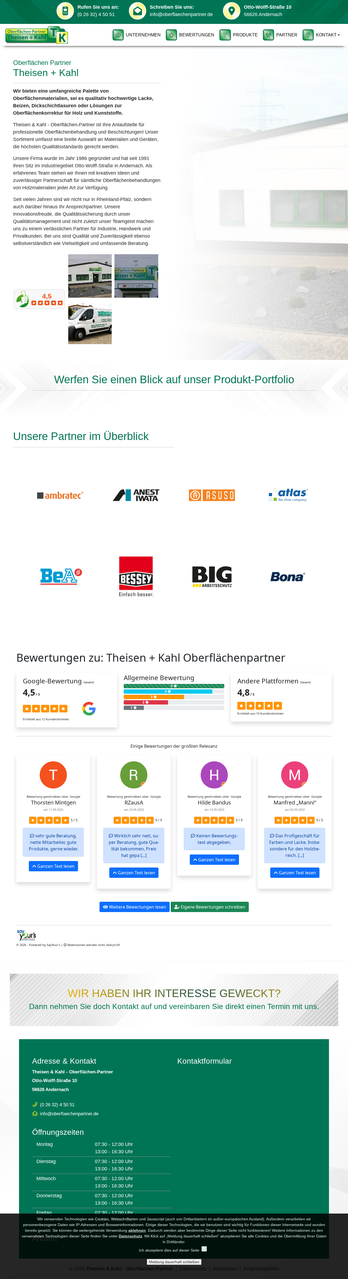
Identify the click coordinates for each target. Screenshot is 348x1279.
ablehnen (137, 1230)
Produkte (245, 35)
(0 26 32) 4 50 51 (96, 14)
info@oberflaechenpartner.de (181, 14)
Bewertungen (196, 35)
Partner (286, 35)
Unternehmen (143, 35)
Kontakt (326, 35)
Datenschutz (130, 1236)
